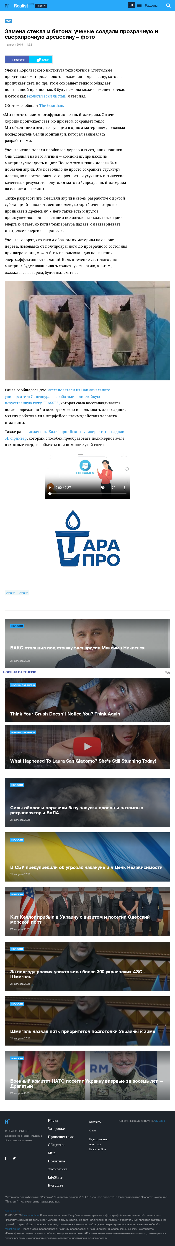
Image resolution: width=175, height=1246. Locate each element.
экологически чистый (47, 96)
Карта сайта (12, 1210)
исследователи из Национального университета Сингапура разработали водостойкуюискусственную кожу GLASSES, (57, 396)
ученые (10, 593)
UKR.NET (159, 1120)
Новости (17, 626)
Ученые (23, 593)
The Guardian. (51, 105)
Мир (8, 21)
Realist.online (30, 1215)
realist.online (12, 1229)
